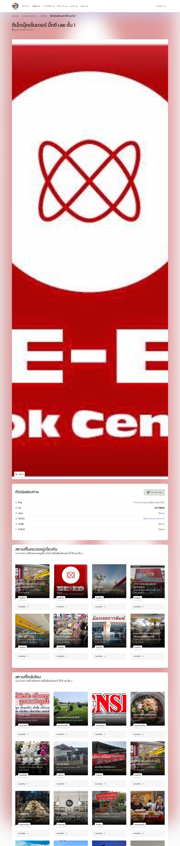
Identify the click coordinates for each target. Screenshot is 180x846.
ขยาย (21, 474)
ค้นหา (36, 6)
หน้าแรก (25, 6)
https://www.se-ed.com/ (154, 518)
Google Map (156, 492)
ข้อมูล (83, 6)
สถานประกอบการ (29, 16)
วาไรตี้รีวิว (47, 6)
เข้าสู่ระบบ (161, 6)
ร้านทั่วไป (43, 16)
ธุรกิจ (72, 6)
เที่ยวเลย (61, 6)
